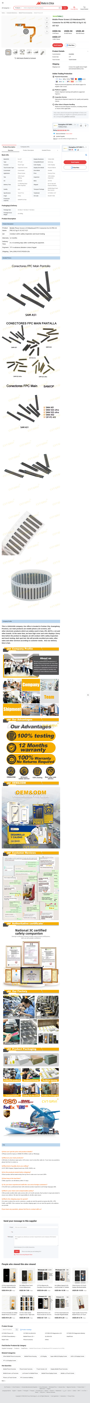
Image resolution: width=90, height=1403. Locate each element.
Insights (48, 1388)
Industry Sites (61, 1387)
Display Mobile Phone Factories (59, 1369)
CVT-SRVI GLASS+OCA (29, 1333)
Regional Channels (71, 1387)
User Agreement (55, 1396)
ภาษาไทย (84, 1390)
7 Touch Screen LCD (41, 1369)
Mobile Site (42, 1388)
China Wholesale (43, 1387)
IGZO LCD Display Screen (77, 1356)
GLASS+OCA (48, 1336)
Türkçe (36, 1392)
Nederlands (58, 1390)
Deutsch (52, 1390)
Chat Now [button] (71, 45)
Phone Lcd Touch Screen (10, 1377)
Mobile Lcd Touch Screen (67, 1373)
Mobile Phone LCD (38, 13)
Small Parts (70, 1336)
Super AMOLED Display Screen (58, 1356)
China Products (16, 1387)
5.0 (70, 150)
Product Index (80, 1387)
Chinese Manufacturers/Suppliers (29, 1387)
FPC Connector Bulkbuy (26, 1377)
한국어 (69, 1390)
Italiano (46, 1390)
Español (20, 1390)
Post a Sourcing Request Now (23, 1254)
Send (16, 1251)
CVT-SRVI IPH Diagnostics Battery (76, 1333)
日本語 (74, 1390)
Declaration (63, 1396)
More (3, 1381)
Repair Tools (5, 1339)
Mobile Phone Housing (30, 1356)
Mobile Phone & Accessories (25, 13)
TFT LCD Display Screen (9, 1360)
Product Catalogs (26, 1329)
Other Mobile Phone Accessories (12, 1356)
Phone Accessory (28, 1339)
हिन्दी (79, 1390)
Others (47, 1339)
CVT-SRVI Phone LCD (7, 1333)
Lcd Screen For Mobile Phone (30, 1373)
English (14, 1390)
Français (32, 1390)
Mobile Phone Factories (9, 1369)
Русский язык (39, 1390)
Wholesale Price (53, 1387)
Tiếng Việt (42, 1392)
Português (25, 1390)
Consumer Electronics (12, 13)
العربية (64, 1390)
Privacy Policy (71, 1396)
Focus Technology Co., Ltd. (33, 1396)
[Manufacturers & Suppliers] (45, 3)
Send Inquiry (58, 45)
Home (3, 13)
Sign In (55, 138)
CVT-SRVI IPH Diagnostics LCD (53, 1333)
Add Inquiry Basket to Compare (26, 58)
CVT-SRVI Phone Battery (8, 1336)
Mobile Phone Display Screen (49, 1373)
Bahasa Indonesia (51, 1392)
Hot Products (7, 1387)
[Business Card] (86, 155)
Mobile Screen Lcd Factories (10, 1373)
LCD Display (43, 1356)
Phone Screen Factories (26, 1369)
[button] (54, 150)
